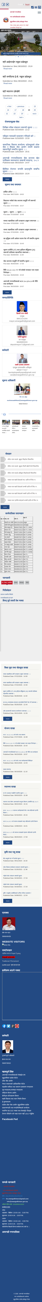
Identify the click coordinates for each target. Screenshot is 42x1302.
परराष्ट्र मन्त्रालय (17, 1090)
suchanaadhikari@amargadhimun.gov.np (22, 400)
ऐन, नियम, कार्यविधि (7, 583)
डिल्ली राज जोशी (22, 313)
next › (35, 114)
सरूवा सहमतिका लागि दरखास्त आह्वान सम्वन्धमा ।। (21, 221)
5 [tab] (26, 57)
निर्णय (27, 582)
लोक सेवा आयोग (7, 1081)
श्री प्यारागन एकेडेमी (11, 91)
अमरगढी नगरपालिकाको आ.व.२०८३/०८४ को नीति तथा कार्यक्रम (20, 752)
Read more (8, 69)
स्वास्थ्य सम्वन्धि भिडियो (7, 594)
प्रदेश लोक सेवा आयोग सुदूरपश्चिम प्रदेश (15, 1105)
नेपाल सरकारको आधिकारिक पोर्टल (13, 1084)
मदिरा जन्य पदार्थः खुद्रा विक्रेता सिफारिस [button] (20, 459)
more (7, 179)
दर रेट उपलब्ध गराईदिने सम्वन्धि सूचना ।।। (15, 793)
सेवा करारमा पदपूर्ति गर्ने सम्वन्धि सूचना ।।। (18, 261)
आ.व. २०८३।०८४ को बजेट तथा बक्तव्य (14, 735)
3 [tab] (21, 57)
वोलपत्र (22, 582)
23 (22, 114)
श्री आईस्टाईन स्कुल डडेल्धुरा (15, 62)
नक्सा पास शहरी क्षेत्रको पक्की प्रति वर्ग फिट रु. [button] (22, 493)
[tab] (21, 459)
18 (23, 110)
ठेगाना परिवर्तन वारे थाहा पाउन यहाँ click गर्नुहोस (18, 1114)
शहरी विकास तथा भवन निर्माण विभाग (14, 1099)
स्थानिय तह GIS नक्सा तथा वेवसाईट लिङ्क (16, 1111)
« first (9, 106)
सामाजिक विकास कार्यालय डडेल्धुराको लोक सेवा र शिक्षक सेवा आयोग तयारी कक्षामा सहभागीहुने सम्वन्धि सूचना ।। (21, 147)
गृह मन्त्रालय (6, 1090)
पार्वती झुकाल (22, 337)
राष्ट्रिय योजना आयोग (9, 1093)
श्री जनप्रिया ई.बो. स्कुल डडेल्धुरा (17, 76)
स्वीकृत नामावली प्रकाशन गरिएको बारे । (19, 136)
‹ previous (20, 106)
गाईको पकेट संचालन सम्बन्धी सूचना (12, 876)
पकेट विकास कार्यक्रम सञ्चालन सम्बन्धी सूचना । (16, 867)
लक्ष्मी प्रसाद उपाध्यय (22, 365)
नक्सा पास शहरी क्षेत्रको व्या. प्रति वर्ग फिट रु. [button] (22, 480)
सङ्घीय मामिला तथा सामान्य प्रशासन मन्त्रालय (17, 1087)
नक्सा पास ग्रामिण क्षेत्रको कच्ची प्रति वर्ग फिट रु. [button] (23, 500)
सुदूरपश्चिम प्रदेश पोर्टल (10, 1078)
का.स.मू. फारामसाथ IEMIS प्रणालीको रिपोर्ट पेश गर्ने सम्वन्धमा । (20, 702)
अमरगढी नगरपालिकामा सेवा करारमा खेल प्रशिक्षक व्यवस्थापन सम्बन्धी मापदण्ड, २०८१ (21, 159)
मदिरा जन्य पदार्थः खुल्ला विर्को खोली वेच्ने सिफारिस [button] (23, 466)
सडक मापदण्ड (7, 769)
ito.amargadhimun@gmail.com (17, 1199)
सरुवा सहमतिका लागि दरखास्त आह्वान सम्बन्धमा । (20, 230)
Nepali (27, 4)
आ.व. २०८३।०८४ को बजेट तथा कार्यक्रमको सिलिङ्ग (18, 760)
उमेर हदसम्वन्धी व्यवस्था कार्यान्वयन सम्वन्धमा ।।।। (17, 711)
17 (15, 110)
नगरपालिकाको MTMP (7, 598)
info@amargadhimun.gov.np (17, 1201)
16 (8, 110)
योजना (15, 582)
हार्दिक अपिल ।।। (10, 192)
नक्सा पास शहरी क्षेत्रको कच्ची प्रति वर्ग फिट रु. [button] (22, 487)
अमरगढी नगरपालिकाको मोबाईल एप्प (13, 1075)
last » (21, 117)
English (20, 4)
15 (35, 106)
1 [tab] (15, 57)
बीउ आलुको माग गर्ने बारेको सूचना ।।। (13, 858)
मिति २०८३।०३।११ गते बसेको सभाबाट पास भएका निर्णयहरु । (20, 743)
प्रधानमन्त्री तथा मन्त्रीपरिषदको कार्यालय (15, 1108)
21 (7, 114)
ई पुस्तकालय (6, 1102)
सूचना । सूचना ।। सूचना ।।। (25, 31)
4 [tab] (23, 57)
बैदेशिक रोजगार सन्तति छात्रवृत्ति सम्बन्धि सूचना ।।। (21, 170)
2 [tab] (18, 57)
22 (15, 114)
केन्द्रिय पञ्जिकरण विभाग (10, 1096)
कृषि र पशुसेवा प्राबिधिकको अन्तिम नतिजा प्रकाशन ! (17, 893)
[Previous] (2, 48)
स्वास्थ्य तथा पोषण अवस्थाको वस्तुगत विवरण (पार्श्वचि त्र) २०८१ (20, 802)
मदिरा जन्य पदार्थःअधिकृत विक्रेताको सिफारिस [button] (22, 473)
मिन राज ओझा (23, 397)
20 (35, 110)
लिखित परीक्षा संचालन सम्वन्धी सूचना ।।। (20, 127)
